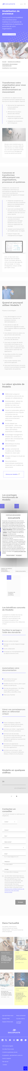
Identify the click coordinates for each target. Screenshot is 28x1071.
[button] (25, 1068)
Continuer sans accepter (13, 515)
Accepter (19, 555)
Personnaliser (10, 555)
